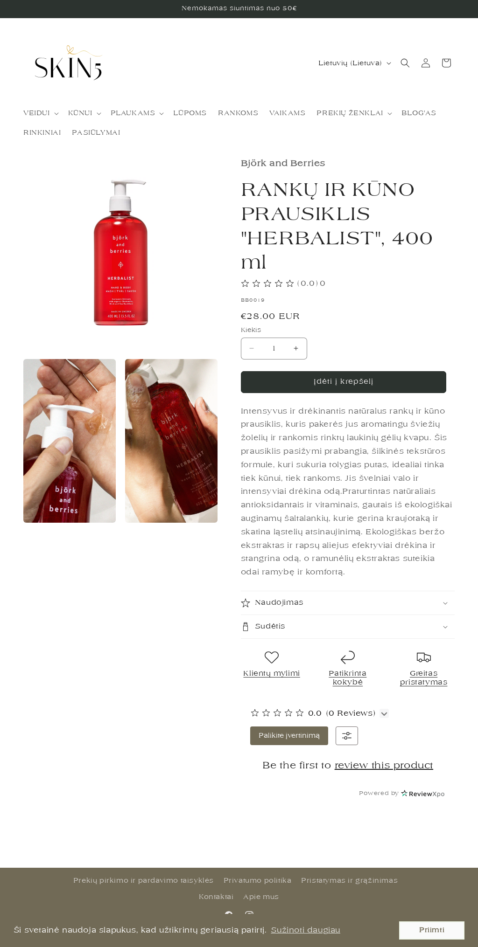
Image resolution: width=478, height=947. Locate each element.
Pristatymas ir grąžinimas (349, 881)
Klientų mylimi (271, 673)
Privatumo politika (258, 881)
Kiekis (251, 329)
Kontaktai (216, 897)
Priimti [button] (431, 930)
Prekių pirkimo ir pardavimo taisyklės (143, 881)
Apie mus (261, 897)
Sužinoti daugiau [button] (305, 930)
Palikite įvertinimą (289, 736)
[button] (40, 113)
